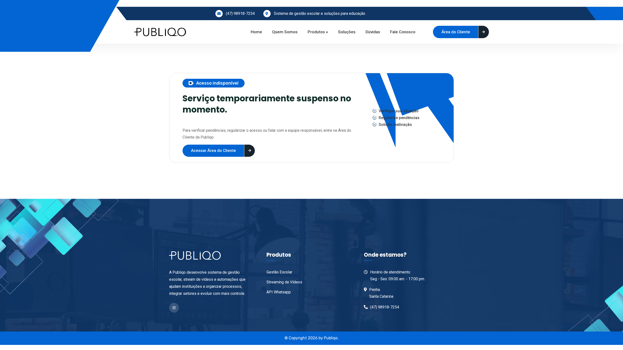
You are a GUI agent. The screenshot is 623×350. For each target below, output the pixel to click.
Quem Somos (285, 31)
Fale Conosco (402, 31)
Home (256, 31)
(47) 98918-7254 (240, 13)
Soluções (347, 31)
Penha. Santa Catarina (381, 293)
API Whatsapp (278, 292)
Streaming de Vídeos (284, 282)
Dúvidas (373, 31)
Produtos (316, 31)
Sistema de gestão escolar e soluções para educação (319, 13)
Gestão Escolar (279, 272)
